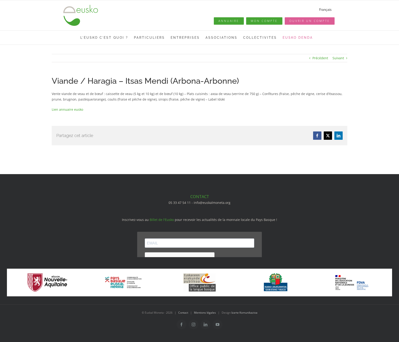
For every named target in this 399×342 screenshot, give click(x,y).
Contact (183, 313)
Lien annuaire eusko (67, 109)
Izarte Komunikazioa (244, 313)
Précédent (320, 58)
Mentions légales (205, 313)
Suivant (338, 58)
